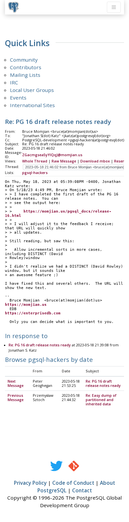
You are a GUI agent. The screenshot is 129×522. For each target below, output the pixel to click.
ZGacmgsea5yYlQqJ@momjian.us (52, 155)
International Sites (32, 105)
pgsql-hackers (35, 172)
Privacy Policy (30, 482)
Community (24, 59)
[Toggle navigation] (114, 7)
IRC (14, 82)
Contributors (25, 67)
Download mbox (95, 161)
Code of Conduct (73, 482)
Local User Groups (32, 90)
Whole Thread (34, 161)
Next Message (15, 383)
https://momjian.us (26, 305)
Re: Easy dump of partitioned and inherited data (101, 399)
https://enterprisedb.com (33, 313)
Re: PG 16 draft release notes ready (40, 345)
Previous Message (15, 397)
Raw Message (64, 161)
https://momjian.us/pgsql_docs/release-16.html (58, 213)
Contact (82, 490)
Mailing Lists (25, 75)
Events (18, 97)
